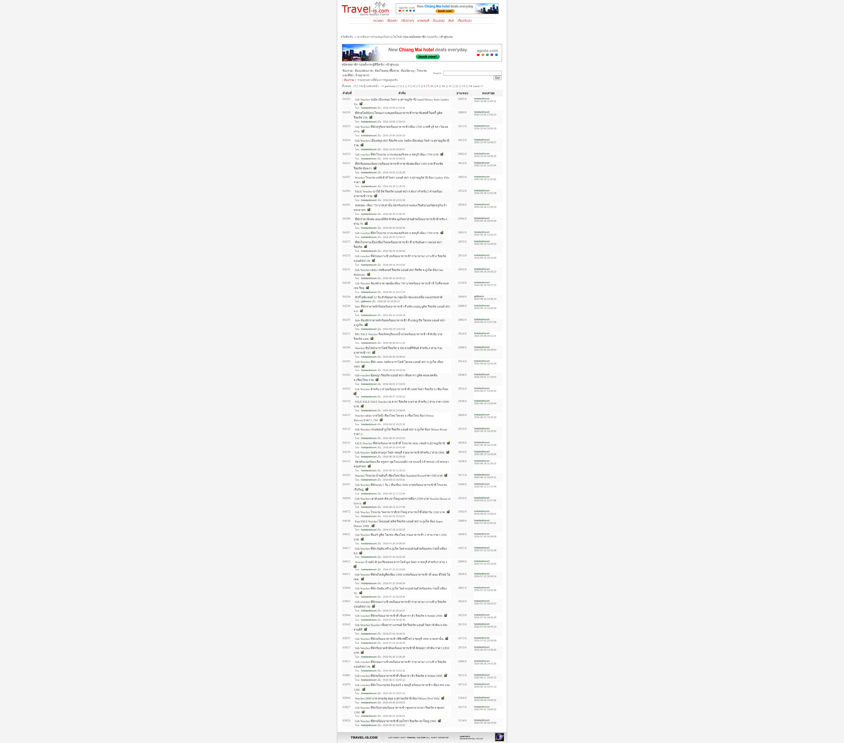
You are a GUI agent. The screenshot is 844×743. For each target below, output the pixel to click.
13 (463, 86)
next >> (478, 86)
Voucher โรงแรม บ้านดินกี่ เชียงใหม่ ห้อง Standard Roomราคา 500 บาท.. (399, 475)
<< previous (388, 86)
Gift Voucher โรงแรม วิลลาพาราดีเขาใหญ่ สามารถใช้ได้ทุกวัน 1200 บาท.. (400, 512)
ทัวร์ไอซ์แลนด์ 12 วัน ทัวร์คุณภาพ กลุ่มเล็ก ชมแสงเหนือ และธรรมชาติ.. (399, 297)
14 (470, 86)
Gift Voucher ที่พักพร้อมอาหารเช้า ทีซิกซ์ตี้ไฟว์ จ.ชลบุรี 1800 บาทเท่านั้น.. (400, 639)
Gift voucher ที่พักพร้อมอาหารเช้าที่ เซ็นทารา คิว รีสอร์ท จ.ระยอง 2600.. (399, 615)
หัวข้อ (402, 93)
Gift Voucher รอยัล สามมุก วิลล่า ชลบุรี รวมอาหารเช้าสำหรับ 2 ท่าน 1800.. (400, 452)
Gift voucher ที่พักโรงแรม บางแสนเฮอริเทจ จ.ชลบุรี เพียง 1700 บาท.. (397, 154)
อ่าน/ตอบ (462, 93)
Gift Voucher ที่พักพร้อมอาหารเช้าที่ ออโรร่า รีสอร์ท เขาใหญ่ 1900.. (396, 721)
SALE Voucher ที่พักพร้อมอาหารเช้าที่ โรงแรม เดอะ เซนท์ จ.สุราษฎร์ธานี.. (400, 443)
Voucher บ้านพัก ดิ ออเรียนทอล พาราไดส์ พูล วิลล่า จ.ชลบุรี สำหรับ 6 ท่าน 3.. (401, 562)
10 (443, 86)
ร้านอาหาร (362, 75)
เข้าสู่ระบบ (446, 36)
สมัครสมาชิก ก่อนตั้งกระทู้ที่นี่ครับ (363, 64)
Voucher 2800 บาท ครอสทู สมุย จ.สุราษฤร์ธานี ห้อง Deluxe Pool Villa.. (398, 698)
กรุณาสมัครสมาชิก (414, 36)
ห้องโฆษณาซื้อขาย (387, 70)
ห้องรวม (347, 70)
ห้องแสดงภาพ (364, 70)
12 (456, 86)
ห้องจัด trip (408, 70)
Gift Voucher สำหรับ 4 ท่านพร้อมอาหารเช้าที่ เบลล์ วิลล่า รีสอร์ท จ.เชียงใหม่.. (402, 389)
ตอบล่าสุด (488, 93)
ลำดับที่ (347, 93)
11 (450, 86)
